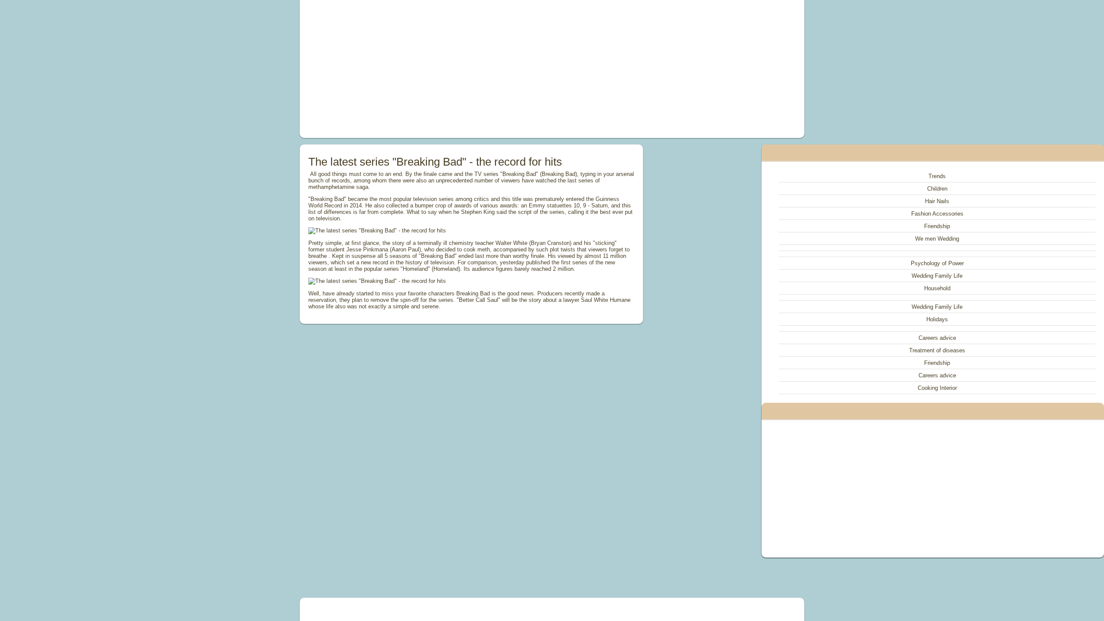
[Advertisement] (454, 69)
